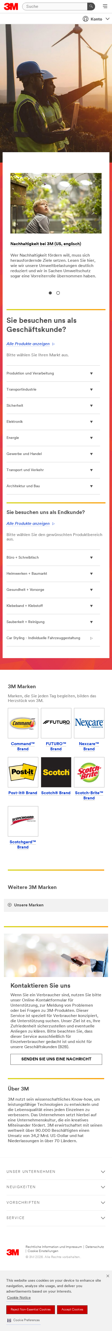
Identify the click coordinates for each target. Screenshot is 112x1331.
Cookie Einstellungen (43, 1251)
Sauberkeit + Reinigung (26, 622)
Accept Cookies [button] (72, 1309)
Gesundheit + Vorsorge (25, 590)
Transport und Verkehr (25, 470)
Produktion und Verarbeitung (30, 374)
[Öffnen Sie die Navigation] (105, 7)
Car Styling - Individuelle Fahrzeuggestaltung (43, 638)
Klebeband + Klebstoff (25, 606)
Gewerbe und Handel (24, 454)
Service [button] (16, 1218)
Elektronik (15, 422)
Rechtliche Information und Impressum (54, 1247)
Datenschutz (94, 1247)
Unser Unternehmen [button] (31, 1172)
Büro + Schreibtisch (23, 558)
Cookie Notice (19, 1298)
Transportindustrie (21, 390)
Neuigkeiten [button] (21, 1187)
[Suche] (91, 6)
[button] (23, 1320)
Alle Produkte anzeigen (28, 344)
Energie (13, 438)
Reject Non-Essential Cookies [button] (31, 1309)
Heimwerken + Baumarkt (27, 574)
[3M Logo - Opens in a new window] (11, 6)
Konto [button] (96, 19)
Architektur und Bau (23, 486)
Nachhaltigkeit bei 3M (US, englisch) (45, 244)
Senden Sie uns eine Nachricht (56, 1059)
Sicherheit (15, 406)
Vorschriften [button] (23, 1203)
